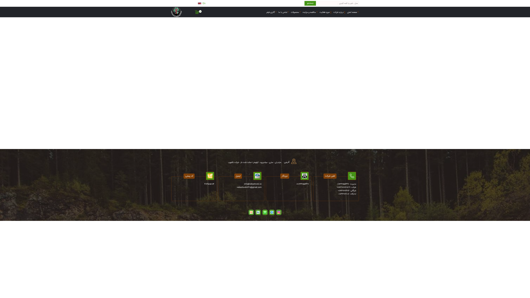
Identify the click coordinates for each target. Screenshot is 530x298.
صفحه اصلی (352, 12)
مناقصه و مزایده (309, 12)
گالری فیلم (271, 12)
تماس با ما (282, 12)
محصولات (295, 12)
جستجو (310, 3)
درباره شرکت (338, 12)
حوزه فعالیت (325, 12)
